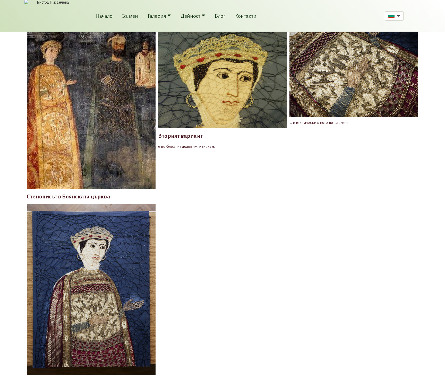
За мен (130, 16)
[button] (394, 16)
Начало (104, 16)
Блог (220, 16)
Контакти (245, 16)
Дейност (190, 16)
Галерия (157, 16)
